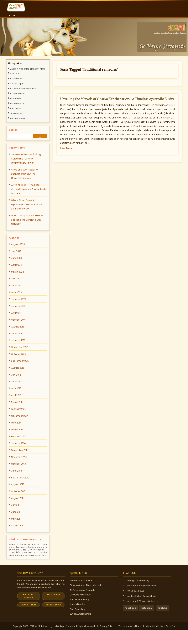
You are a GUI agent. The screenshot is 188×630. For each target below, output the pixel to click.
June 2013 (16, 470)
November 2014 (19, 415)
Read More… (67, 148)
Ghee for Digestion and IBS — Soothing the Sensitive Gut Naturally (27, 219)
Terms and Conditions (129, 626)
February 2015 (18, 409)
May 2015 (16, 388)
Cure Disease (16, 78)
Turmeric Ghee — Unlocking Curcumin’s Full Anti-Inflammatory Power (26, 158)
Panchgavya (16, 108)
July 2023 (16, 278)
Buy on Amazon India (80, 613)
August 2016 (17, 326)
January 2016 (18, 340)
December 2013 (19, 450)
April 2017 (16, 313)
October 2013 (18, 463)
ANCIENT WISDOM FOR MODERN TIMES (27, 69)
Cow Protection (17, 93)
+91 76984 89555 (135, 590)
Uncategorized (17, 118)
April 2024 (16, 264)
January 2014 (18, 443)
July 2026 (16, 251)
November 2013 (19, 457)
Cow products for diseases (23, 88)
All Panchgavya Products (82, 590)
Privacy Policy (107, 626)
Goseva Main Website (81, 580)
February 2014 (18, 436)
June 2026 (16, 258)
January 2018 (18, 306)
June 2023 (16, 285)
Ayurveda (15, 73)
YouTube (162, 607)
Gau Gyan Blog (77, 609)
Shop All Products (78, 604)
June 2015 (16, 381)
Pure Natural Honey (79, 599)
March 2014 (17, 429)
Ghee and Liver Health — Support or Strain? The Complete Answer (24, 174)
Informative (15, 98)
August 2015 (17, 367)
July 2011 (15, 505)
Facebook (130, 607)
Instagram (146, 607)
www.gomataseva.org (138, 580)
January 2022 (18, 299)
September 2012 (20, 477)
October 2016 (18, 319)
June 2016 (16, 333)
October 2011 (18, 491)
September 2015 (20, 360)
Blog (12, 15)
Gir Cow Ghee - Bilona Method (85, 585)
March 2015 (17, 402)
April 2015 (16, 395)
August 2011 (17, 498)
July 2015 (16, 374)
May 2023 (16, 292)
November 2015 (19, 347)
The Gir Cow (16, 113)
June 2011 (16, 511)
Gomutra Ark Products (81, 594)
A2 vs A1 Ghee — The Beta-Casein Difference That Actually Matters (28, 189)
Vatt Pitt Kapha (17, 83)
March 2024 (17, 271)
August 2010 (17, 525)
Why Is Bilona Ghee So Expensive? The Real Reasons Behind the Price (27, 204)
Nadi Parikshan (17, 103)
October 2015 (18, 354)
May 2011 (16, 518)
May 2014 (16, 422)
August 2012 (17, 484)
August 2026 (18, 244)
